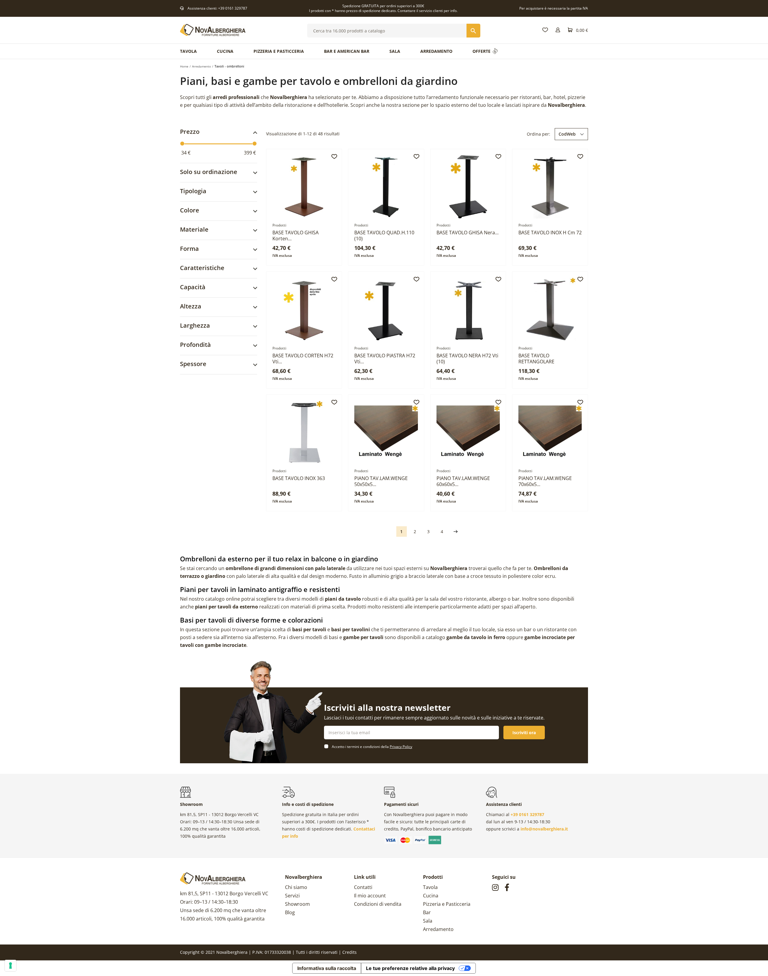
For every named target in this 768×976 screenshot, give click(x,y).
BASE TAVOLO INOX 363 (298, 478)
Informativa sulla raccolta (326, 968)
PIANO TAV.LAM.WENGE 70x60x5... (545, 481)
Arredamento (438, 929)
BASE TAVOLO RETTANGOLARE (536, 358)
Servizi (292, 895)
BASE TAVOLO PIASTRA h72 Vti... (384, 358)
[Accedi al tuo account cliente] (558, 30)
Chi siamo (296, 887)
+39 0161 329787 (232, 8)
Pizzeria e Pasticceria (446, 904)
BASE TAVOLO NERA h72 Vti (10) (467, 358)
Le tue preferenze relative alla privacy (410, 968)
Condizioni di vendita (377, 904)
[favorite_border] (334, 157)
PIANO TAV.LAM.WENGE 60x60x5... (463, 481)
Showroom (297, 904)
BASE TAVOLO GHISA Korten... (295, 235)
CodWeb (567, 134)
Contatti (363, 887)
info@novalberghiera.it (544, 829)
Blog (290, 912)
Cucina (430, 895)
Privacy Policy (401, 746)
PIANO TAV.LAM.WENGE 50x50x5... (381, 481)
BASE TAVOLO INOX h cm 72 (550, 232)
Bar (427, 912)
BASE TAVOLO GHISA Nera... (467, 232)
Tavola (430, 887)
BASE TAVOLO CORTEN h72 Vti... (302, 358)
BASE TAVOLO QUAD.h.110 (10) (384, 235)
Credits (349, 952)
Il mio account (370, 895)
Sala (427, 920)
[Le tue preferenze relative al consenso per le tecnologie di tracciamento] (10, 965)
